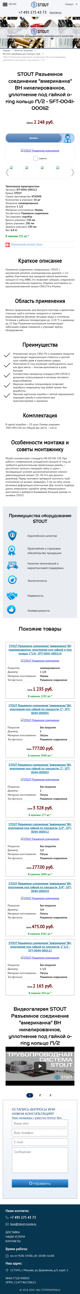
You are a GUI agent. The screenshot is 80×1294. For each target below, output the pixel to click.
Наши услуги (15, 1236)
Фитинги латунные (24, 50)
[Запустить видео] (40, 1066)
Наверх (69, 4)
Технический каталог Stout (26, 244)
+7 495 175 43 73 (33, 12)
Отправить (40, 1183)
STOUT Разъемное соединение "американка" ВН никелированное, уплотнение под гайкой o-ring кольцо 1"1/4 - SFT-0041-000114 (40, 649)
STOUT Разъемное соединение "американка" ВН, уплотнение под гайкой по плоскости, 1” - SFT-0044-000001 (40, 709)
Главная (6, 50)
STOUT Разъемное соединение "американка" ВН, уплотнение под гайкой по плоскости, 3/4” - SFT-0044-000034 (40, 887)
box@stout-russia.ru (23, 1224)
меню (12, 4)
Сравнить (43, 158)
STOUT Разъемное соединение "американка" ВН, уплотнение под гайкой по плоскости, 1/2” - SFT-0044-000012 (40, 827)
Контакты (55, 12)
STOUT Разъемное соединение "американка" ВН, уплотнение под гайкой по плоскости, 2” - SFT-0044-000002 (40, 768)
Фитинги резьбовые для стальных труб (21, 53)
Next (72, 172)
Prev (8, 172)
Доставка (13, 1232)
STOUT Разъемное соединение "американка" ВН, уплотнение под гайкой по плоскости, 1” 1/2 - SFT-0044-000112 (40, 946)
